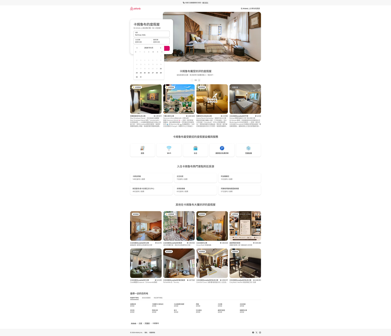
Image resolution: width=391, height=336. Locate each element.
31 (140, 77)
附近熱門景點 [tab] (158, 298)
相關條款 (152, 332)
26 (149, 73)
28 (157, 73)
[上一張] (192, 80)
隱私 (146, 332)
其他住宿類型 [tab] (146, 298)
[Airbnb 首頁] (135, 8)
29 (161, 73)
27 (153, 73)
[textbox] (142, 42)
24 (141, 73)
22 (161, 69)
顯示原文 (205, 3)
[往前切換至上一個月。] (137, 47)
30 (137, 77)
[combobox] (151, 35)
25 (145, 73)
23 (137, 73)
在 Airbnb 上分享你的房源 (250, 8)
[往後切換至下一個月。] (160, 47)
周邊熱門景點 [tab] (134, 298)
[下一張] (199, 80)
